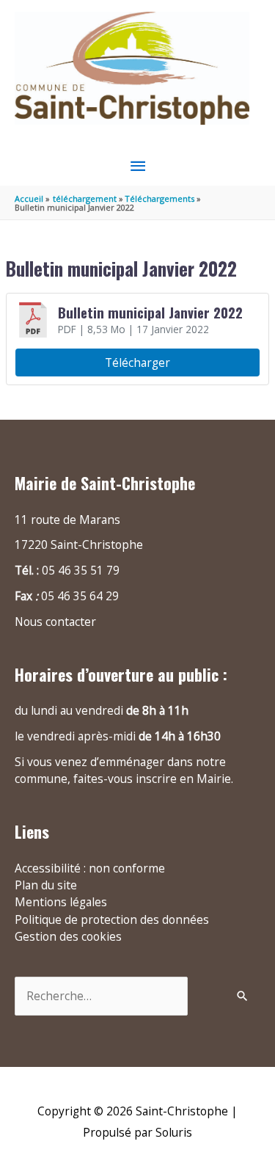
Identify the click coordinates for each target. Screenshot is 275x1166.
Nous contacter (55, 621)
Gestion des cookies (68, 936)
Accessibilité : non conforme (90, 868)
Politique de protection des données (112, 919)
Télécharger (137, 362)
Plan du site (46, 885)
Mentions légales (61, 902)
